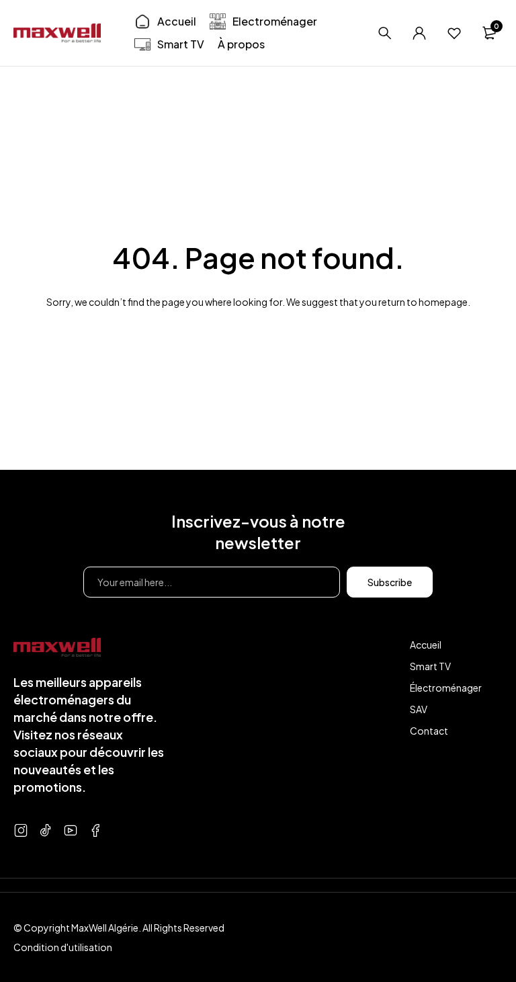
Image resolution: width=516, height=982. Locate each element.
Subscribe (390, 582)
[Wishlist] (454, 33)
